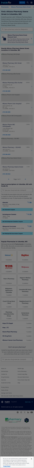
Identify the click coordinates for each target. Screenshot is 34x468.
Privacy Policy (6, 466)
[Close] (31, 459)
